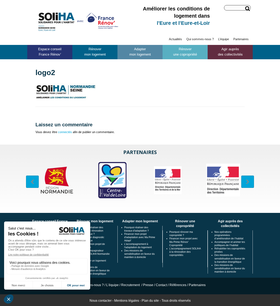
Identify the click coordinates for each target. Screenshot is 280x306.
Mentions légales (126, 300)
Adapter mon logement (140, 51)
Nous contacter (101, 300)
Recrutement (131, 285)
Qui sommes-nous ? (200, 39)
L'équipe (112, 285)
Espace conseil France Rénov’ (49, 51)
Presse (148, 285)
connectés (65, 132)
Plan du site (150, 300)
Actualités (175, 39)
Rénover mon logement (95, 51)
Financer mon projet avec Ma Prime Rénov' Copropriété (183, 242)
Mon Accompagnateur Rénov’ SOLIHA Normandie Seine (94, 254)
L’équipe (223, 39)
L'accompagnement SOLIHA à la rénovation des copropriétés (185, 252)
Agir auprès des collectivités (230, 51)
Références (178, 285)
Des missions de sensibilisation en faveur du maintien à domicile (139, 254)
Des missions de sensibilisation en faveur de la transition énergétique (94, 270)
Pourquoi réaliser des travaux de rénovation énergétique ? (91, 230)
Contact (161, 285)
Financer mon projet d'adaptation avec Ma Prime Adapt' (139, 237)
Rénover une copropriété (185, 51)
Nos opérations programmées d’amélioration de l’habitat (228, 235)
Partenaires (241, 39)
